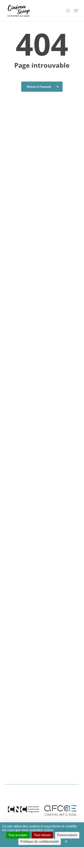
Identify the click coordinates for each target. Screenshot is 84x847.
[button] (76, 11)
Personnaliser (67, 835)
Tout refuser (42, 835)
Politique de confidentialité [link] (39, 841)
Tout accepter (18, 835)
